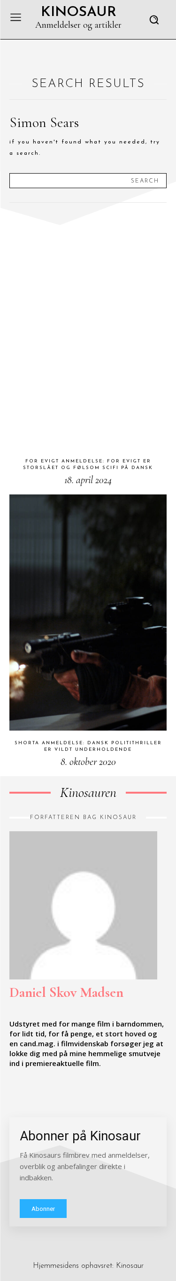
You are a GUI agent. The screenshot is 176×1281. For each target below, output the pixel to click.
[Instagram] (34, 1092)
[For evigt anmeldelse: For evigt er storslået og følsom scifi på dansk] (88, 330)
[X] (56, 1092)
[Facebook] (13, 1092)
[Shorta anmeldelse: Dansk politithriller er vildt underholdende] (88, 612)
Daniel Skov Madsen (66, 992)
